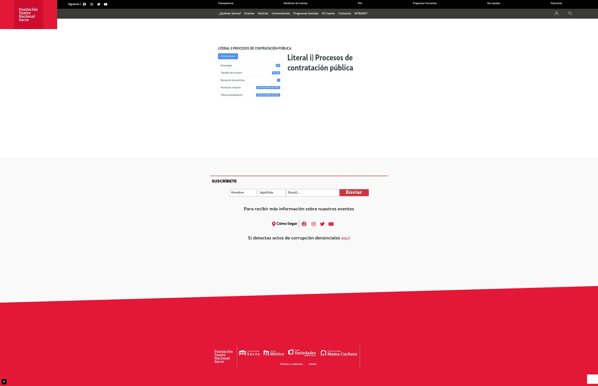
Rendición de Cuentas (295, 3)
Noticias (263, 13)
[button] (570, 13)
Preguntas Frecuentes (425, 3)
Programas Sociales (305, 13)
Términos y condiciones (291, 364)
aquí (345, 238)
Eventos (249, 13)
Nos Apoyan (493, 3)
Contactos (344, 13)
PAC (360, 3)
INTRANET (361, 13)
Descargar (228, 56)
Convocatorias (281, 13)
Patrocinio (556, 3)
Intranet (313, 364)
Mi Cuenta (328, 13)
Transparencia (225, 3)
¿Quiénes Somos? (230, 13)
